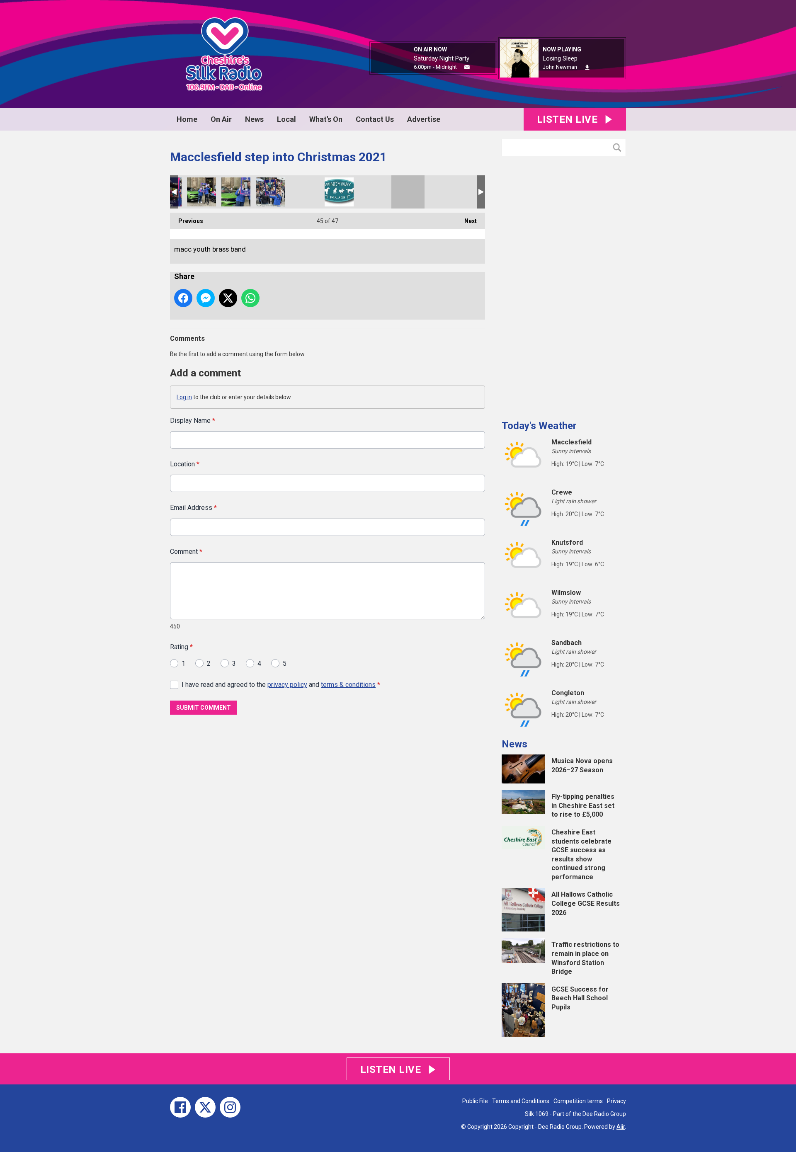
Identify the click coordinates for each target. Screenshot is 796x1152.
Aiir (620, 1126)
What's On (325, 119)
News (254, 119)
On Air (221, 119)
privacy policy (287, 685)
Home (187, 119)
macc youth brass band (407, 191)
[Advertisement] (564, 284)
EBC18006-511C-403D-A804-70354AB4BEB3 (201, 191)
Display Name (192, 420)
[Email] (467, 67)
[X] (205, 1107)
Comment (186, 551)
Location (184, 464)
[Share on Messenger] (206, 298)
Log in (184, 397)
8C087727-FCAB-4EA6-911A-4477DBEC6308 (270, 191)
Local (286, 119)
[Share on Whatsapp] (250, 298)
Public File (475, 1101)
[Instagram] (230, 1107)
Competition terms (578, 1101)
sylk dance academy (442, 191)
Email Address (193, 508)
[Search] (618, 147)
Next (466, 221)
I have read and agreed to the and (281, 685)
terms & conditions (348, 685)
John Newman (560, 67)
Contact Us (375, 119)
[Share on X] (228, 298)
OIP (339, 191)
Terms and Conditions (520, 1101)
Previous (186, 221)
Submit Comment (203, 707)
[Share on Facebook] (183, 298)
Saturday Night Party (441, 58)
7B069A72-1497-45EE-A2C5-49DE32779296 (235, 191)
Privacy (616, 1101)
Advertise (423, 119)
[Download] (587, 67)
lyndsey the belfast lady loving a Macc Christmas (304, 191)
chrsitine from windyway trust (373, 191)
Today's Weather (539, 426)
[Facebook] (180, 1107)
